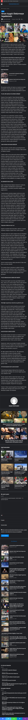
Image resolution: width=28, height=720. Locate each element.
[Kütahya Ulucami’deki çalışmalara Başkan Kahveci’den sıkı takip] (5, 588)
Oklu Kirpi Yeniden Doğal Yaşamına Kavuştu (7, 472)
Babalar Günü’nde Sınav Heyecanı (17, 79)
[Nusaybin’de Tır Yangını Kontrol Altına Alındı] (21, 467)
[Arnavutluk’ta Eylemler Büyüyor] (4, 75)
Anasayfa (4, 8)
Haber (8, 8)
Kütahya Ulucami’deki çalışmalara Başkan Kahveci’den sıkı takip (18, 587)
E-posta (3, 520)
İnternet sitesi (4, 525)
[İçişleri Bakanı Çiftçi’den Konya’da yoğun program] (5, 650)
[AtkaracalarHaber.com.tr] (14, 4)
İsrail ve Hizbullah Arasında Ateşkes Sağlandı (5, 486)
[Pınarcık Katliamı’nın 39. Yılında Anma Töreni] (21, 480)
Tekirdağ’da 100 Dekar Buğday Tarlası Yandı (11, 633)
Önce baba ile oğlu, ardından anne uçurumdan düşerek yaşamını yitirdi (18, 637)
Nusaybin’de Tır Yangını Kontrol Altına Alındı (20, 472)
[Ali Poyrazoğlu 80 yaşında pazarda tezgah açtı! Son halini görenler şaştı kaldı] (5, 570)
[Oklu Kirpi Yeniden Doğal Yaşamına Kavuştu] (7, 467)
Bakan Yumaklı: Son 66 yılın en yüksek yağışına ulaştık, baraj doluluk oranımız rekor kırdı (17, 605)
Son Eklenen (14, 541)
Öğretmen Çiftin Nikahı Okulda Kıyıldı (6, 459)
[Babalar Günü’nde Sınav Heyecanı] (4, 81)
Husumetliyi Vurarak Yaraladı (9, 1)
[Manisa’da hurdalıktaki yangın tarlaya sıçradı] (5, 656)
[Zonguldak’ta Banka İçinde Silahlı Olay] (5, 644)
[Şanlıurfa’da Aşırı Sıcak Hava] (5, 599)
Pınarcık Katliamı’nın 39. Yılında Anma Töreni (20, 485)
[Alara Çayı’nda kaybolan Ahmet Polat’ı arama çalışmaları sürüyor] (5, 623)
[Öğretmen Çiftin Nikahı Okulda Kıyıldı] (7, 454)
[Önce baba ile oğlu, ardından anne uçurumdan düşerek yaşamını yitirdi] (5, 638)
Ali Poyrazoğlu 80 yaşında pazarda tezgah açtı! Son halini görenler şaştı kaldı (18, 570)
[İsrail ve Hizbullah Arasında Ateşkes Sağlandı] (7, 480)
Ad (2, 515)
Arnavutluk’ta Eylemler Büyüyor (16, 73)
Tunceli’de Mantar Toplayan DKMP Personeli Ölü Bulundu (18, 628)
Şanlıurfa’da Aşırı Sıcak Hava (16, 598)
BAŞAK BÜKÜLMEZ (6, 19)
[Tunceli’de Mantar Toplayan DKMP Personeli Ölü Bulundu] (5, 629)
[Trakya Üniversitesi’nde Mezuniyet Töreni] (5, 617)
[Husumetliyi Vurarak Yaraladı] (21, 454)
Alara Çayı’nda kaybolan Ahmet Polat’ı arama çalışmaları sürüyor (18, 622)
